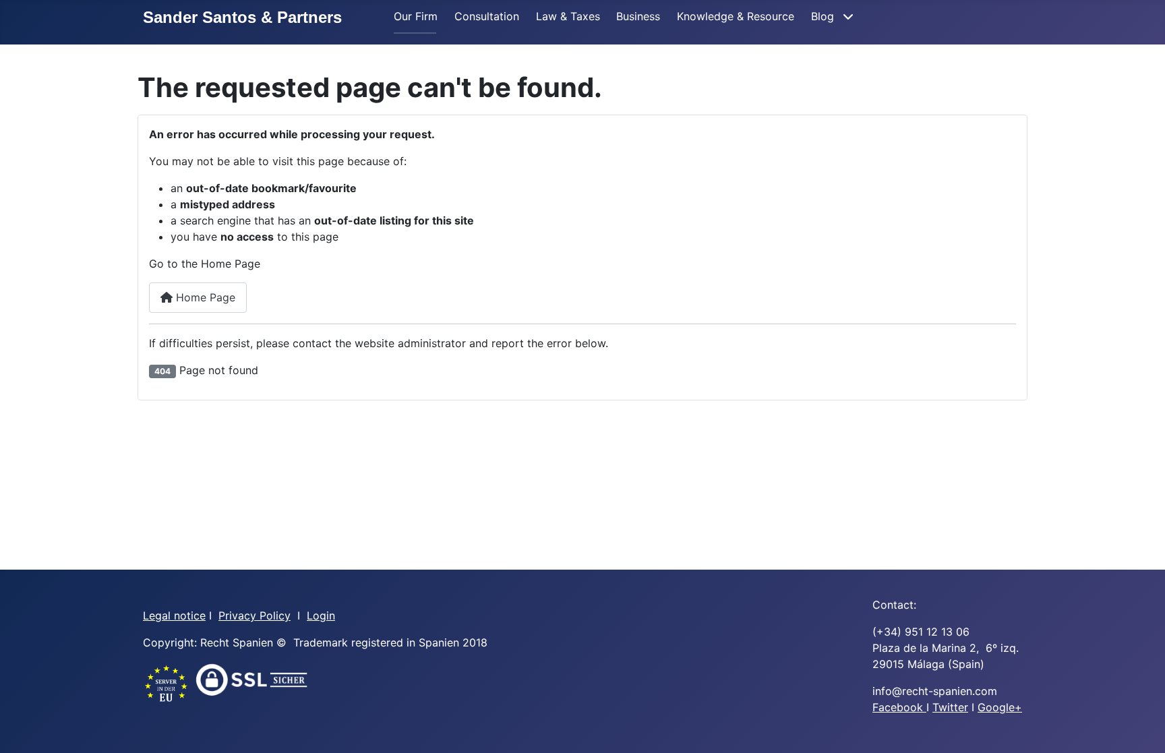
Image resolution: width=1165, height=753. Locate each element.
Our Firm (416, 16)
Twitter (950, 707)
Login (321, 615)
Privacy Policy (254, 615)
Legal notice (174, 615)
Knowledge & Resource (735, 16)
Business (638, 16)
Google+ (1000, 707)
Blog (824, 16)
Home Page (204, 297)
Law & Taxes (568, 16)
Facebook (899, 707)
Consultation (486, 16)
